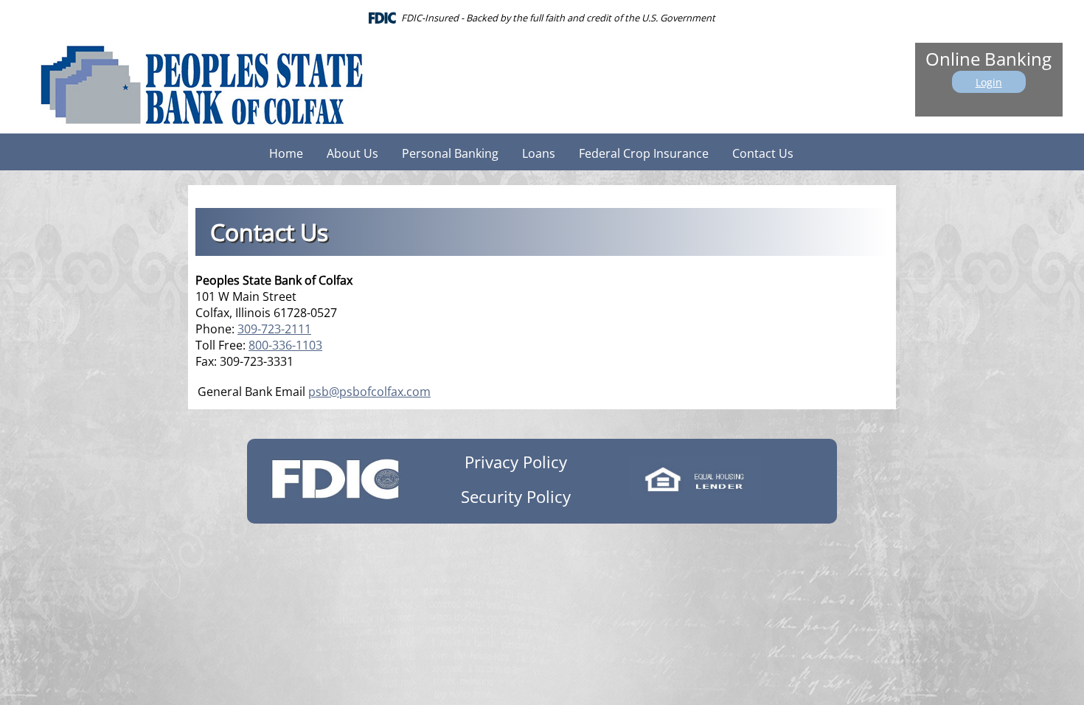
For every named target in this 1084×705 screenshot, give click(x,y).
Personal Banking (450, 153)
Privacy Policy (516, 462)
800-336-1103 (285, 345)
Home (286, 153)
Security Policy (516, 496)
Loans (538, 153)
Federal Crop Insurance (644, 153)
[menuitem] (286, 151)
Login (989, 82)
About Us (352, 153)
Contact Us (762, 153)
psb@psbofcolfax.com (369, 391)
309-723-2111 (274, 329)
